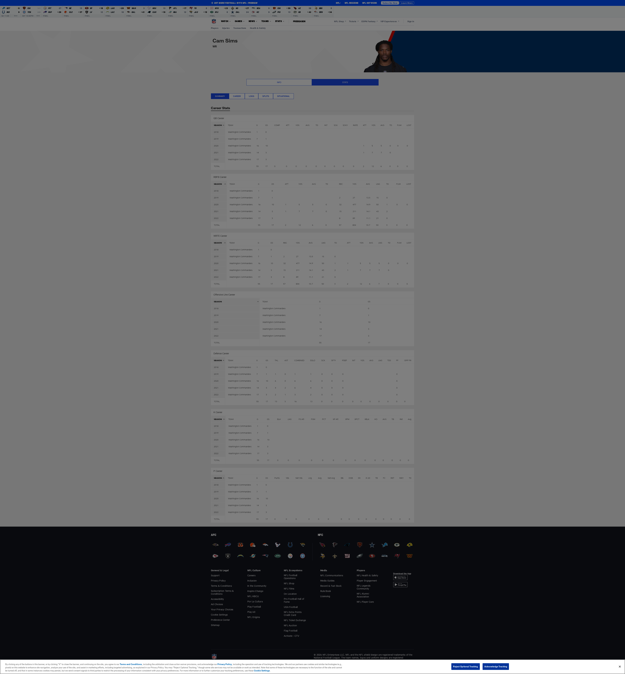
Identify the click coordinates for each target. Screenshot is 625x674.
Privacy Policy (224, 664)
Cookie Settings (262, 670)
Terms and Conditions (131, 664)
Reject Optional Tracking (465, 666)
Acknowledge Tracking (495, 666)
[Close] (619, 666)
